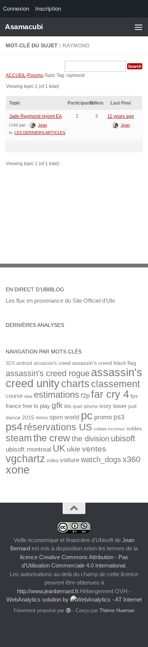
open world (64, 417)
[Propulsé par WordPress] (68, 610)
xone (18, 470)
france (13, 406)
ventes (94, 448)
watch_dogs (101, 459)
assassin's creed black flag (104, 363)
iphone (90, 406)
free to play (36, 406)
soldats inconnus (109, 429)
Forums (35, 75)
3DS (10, 363)
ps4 (14, 427)
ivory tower (113, 406)
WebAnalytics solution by (38, 599)
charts (75, 383)
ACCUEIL (16, 75)
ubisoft (123, 438)
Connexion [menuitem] (16, 8)
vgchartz (25, 458)
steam (19, 438)
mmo (42, 417)
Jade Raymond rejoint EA (35, 116)
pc (87, 415)
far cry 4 (110, 394)
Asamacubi (24, 27)
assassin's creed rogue (48, 373)
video (52, 460)
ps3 (118, 417)
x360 (131, 459)
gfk (57, 405)
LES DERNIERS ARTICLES (39, 132)
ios (67, 406)
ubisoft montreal (28, 449)
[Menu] (138, 26)
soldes (134, 428)
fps (134, 396)
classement (115, 384)
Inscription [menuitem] (48, 8)
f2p (85, 395)
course (14, 395)
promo (103, 417)
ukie (73, 449)
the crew (51, 438)
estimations (56, 395)
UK (59, 448)
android (24, 363)
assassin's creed (52, 363)
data (28, 396)
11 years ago (120, 116)
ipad (77, 406)
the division (90, 438)
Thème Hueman (116, 610)
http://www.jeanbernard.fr (47, 591)
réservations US (58, 427)
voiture (69, 460)
